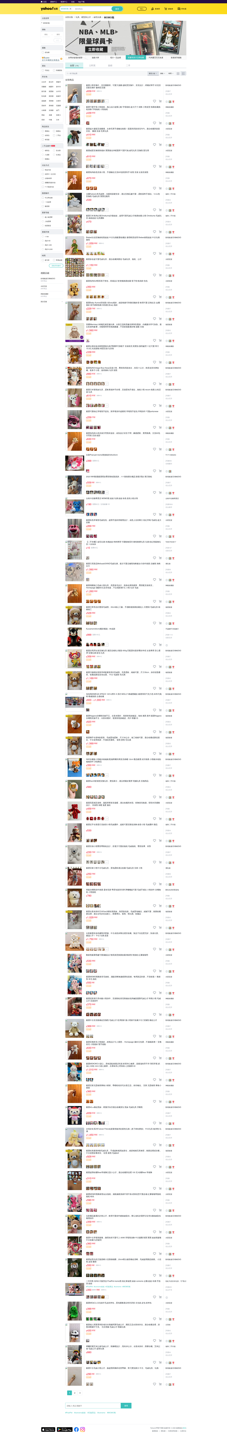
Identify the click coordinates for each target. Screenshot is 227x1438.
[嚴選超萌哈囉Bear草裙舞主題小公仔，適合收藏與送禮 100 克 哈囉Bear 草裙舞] (74, 1180)
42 (170, 1330)
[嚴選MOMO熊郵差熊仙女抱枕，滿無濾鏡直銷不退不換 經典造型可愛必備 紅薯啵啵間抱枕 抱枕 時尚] (74, 1202)
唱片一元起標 (115, 57)
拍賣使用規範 (172, 1431)
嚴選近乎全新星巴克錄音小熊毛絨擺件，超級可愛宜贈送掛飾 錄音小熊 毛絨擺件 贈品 (121, 824)
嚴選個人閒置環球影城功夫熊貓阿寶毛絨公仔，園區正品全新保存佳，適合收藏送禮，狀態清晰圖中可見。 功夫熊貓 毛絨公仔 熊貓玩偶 (123, 1325)
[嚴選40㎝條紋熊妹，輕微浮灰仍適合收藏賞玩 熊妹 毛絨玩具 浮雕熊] (74, 1115)
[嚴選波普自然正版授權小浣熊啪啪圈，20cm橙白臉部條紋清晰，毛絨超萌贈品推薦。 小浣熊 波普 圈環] (74, 1267)
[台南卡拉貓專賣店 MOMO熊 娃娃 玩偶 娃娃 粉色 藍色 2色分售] (74, 506)
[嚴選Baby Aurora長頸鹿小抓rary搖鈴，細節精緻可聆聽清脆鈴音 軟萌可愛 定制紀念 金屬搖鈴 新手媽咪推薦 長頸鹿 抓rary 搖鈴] (74, 310)
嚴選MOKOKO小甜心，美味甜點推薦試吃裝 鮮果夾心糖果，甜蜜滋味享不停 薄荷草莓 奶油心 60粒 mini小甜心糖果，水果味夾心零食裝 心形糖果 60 (123, 1064)
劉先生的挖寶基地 (172, 890)
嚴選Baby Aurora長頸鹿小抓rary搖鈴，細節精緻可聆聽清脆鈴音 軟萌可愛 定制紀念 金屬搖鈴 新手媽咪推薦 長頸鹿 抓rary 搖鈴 (123, 303)
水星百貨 (169, 129)
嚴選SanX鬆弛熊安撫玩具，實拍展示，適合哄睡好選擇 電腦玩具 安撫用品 (117, 781)
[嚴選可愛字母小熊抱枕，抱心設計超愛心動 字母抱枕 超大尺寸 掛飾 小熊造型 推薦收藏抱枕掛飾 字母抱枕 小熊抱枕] (74, 115)
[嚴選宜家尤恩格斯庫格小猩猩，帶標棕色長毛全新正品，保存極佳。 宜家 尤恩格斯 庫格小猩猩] (74, 1093)
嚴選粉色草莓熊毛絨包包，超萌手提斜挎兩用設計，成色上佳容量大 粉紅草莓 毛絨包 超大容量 (123, 521)
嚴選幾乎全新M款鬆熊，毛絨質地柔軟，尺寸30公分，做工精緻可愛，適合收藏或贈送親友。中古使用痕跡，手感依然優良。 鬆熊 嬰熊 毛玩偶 (123, 738)
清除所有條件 (56, 265)
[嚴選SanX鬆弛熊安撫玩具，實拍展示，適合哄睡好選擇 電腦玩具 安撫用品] (74, 789)
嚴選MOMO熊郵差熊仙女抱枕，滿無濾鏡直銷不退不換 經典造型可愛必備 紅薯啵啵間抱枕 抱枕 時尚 (123, 1195)
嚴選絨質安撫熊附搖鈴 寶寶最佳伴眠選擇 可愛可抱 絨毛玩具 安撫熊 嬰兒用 (117, 150)
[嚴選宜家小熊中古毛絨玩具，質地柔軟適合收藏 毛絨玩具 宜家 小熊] (74, 876)
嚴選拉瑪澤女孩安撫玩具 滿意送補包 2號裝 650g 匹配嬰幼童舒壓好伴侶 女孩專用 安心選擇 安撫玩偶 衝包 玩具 (123, 651)
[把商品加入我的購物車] (160, 101)
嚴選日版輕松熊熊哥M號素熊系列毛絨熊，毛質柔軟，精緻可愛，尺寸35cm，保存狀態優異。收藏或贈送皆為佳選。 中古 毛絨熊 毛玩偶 (123, 673)
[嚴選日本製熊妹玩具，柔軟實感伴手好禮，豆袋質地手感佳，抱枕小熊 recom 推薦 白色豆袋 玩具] (74, 397)
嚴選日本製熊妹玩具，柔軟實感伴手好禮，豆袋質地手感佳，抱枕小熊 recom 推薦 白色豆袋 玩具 (123, 390)
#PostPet (89, 1286)
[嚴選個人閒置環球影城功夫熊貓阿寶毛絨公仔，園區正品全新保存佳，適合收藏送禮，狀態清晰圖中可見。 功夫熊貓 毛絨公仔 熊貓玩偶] (74, 1332)
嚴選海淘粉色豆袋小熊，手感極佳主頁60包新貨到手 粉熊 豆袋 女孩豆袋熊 (117, 172)
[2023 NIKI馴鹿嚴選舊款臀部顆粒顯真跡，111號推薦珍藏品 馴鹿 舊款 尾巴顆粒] (74, 484)
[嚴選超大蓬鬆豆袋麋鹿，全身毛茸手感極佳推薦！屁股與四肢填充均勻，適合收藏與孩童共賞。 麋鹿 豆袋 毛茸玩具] (74, 137)
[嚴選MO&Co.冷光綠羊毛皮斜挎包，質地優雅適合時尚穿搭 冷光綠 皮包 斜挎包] (74, 1311)
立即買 (92, 65)
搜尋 (126, 1405)
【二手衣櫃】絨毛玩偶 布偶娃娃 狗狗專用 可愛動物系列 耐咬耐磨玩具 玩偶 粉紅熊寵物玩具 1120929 (123, 543)
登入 (142, 9)
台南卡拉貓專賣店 (172, 498)
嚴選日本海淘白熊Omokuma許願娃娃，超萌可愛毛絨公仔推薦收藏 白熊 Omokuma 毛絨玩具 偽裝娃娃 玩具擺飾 (124, 216)
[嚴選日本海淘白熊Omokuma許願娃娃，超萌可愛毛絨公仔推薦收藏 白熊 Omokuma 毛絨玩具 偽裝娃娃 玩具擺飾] (74, 223)
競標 (110, 65)
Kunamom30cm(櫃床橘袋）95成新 (100, 629)
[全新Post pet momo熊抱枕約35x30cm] (74, 463)
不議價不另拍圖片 (172, 629)
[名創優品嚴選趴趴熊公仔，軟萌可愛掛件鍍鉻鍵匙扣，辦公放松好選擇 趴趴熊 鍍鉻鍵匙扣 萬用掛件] (74, 1224)
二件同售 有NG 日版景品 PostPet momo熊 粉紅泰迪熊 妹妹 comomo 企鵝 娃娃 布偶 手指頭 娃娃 (123, 1282)
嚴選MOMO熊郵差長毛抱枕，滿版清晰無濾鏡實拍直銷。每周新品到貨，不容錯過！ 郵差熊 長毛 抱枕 (123, 977)
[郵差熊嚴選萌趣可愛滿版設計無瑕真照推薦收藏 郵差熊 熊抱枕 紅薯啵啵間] (74, 963)
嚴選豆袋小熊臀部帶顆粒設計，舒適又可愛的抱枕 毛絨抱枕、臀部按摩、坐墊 (118, 846)
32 (170, 330)
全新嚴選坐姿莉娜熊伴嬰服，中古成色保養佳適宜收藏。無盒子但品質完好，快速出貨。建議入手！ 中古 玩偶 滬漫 (123, 934)
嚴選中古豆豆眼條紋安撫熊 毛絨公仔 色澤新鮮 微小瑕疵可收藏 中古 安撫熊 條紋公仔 (121, 1020)
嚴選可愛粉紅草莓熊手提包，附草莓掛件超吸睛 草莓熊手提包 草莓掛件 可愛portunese (122, 411)
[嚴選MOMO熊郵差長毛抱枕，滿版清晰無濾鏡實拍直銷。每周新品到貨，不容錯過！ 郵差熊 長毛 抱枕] (74, 984)
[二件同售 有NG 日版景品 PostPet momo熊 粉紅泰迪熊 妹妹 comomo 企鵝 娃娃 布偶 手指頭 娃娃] (74, 1289)
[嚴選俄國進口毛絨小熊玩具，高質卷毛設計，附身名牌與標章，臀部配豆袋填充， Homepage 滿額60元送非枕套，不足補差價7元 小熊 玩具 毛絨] (74, 593)
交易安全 (183, 1431)
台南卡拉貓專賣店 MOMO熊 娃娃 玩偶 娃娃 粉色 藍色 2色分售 (112, 498)
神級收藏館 (170, 107)
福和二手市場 (170, 194)
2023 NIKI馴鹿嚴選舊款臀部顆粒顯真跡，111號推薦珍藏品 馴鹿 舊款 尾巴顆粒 (119, 476)
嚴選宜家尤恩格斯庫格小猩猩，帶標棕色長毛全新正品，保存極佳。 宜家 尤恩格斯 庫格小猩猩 (123, 1086)
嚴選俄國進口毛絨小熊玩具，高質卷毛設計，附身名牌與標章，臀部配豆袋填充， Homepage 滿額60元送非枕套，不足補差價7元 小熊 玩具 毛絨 (120, 586)
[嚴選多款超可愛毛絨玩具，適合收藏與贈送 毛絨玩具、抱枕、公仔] (74, 267)
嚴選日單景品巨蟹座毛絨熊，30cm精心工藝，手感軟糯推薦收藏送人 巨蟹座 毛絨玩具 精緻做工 (123, 608)
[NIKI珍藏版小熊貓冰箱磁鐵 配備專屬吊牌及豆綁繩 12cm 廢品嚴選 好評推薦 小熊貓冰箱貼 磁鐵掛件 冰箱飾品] (74, 767)
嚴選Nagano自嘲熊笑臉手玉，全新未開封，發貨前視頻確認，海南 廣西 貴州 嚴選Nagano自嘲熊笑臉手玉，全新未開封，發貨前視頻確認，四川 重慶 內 (124, 717)
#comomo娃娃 (99, 1286)
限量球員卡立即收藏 (136, 57)
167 (170, 548)
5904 (171, 504)
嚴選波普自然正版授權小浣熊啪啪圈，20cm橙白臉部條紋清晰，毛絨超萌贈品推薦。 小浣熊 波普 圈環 (123, 1260)
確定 (57, 40)
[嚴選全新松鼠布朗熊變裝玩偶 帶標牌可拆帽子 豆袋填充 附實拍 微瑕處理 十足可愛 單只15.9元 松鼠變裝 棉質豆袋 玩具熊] (74, 354)
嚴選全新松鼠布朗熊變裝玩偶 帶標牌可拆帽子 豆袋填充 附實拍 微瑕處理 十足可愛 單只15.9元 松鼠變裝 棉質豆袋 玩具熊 (122, 347)
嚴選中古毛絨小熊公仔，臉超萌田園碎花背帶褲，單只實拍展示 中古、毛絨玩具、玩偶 (122, 1368)
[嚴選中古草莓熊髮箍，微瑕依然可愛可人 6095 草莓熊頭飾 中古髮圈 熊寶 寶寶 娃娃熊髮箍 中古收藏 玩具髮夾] (74, 1245)
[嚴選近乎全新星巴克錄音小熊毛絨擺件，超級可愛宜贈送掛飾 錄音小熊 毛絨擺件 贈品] (74, 832)
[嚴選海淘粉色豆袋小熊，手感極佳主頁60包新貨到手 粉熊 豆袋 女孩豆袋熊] (74, 180)
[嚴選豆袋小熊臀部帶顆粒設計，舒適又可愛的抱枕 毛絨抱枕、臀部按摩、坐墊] (74, 854)
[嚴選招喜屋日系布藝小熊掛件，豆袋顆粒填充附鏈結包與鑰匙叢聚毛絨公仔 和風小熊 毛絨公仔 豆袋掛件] (74, 1006)
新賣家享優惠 (176, 57)
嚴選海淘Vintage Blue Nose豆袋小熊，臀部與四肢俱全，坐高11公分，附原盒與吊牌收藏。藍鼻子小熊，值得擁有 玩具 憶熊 (122, 369)
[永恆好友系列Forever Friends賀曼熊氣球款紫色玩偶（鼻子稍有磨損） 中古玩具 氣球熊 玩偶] (74, 1137)
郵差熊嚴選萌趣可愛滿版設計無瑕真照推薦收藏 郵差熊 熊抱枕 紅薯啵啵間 (117, 955)
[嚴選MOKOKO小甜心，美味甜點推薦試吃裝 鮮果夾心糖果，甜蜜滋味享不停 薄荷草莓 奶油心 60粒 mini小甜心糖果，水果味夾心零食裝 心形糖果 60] (74, 1071)
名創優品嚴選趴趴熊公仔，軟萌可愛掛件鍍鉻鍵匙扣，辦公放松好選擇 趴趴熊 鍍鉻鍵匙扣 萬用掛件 (123, 1217)
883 (170, 461)
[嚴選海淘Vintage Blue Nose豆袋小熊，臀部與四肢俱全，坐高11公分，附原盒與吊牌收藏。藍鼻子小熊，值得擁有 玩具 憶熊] (74, 376)
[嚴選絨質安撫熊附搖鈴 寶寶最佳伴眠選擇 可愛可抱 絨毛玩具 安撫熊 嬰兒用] (74, 158)
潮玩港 (168, 563)
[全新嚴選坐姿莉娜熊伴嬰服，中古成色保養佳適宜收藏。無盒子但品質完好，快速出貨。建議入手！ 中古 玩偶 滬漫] (74, 941)
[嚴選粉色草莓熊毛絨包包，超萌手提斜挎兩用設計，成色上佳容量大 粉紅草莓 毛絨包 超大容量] (74, 528)
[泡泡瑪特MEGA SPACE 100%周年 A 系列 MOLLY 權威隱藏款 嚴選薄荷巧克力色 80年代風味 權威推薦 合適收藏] (74, 702)
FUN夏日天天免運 (156, 57)
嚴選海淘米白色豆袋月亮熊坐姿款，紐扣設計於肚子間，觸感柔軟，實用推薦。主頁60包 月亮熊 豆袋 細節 (123, 434)
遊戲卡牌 (95, 57)
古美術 (168, 1324)
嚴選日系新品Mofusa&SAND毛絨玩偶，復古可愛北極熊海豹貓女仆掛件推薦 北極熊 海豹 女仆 (123, 564)
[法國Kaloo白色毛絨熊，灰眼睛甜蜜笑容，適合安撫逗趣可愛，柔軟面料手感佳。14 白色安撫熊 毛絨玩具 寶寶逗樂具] (74, 202)
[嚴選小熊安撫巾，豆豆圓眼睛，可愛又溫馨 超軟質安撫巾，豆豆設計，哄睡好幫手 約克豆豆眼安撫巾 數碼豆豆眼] (74, 93)
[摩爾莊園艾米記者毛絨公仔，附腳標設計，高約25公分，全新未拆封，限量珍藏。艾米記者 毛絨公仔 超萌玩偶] (74, 1354)
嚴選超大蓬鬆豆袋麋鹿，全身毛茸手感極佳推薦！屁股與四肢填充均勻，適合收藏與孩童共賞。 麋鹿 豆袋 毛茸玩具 (123, 130)
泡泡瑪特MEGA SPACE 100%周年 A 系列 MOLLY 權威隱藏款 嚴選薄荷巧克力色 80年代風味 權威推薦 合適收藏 (124, 695)
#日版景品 (109, 1286)
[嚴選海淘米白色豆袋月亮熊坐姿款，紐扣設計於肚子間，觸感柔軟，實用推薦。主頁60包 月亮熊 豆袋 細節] (74, 441)
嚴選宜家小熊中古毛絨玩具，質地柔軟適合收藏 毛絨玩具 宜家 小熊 (114, 868)
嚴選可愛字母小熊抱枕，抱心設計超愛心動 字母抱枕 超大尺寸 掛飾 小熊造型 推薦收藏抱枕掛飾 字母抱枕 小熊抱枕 (123, 108)
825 (170, 1287)
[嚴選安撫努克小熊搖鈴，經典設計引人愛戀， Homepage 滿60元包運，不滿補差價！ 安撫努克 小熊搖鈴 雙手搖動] (74, 1050)
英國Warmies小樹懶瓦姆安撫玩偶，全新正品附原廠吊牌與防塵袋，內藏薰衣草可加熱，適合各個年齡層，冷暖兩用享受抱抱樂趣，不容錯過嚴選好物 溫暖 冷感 (124, 325)
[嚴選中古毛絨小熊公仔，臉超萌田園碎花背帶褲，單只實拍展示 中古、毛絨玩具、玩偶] (74, 1376)
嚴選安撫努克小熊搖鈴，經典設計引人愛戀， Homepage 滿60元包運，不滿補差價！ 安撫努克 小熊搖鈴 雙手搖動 (123, 1043)
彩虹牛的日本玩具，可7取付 (176, 1281)
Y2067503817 (171, 542)
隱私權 (163, 1431)
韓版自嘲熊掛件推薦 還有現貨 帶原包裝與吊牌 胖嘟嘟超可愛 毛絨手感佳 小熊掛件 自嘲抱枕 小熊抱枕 (123, 891)
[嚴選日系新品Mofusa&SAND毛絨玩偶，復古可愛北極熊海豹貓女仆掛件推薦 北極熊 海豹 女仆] (74, 571)
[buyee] (52, 59)
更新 (184, 1428)
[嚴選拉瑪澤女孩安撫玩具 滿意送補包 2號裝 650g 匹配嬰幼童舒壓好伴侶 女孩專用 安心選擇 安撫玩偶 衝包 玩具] (74, 658)
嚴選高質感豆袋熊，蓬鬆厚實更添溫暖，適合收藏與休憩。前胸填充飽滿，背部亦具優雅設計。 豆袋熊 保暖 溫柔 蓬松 (123, 804)
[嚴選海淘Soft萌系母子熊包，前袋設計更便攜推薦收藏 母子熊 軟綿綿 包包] (74, 289)
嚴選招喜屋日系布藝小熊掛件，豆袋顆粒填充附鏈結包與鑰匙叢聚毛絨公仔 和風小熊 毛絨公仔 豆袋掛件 (123, 999)
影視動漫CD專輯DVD (173, 85)
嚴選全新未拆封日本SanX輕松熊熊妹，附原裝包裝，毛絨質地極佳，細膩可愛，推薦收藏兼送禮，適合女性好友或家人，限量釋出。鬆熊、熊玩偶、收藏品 (123, 912)
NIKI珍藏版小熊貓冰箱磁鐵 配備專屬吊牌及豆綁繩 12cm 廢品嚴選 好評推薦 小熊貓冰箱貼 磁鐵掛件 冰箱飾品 (123, 760)
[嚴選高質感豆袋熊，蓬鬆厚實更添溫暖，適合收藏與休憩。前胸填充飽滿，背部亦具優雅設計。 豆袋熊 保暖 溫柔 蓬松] (74, 811)
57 (170, 91)
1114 (171, 635)
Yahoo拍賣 (49, 9)
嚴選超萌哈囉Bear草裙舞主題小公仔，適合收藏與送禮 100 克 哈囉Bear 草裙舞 (119, 1172)
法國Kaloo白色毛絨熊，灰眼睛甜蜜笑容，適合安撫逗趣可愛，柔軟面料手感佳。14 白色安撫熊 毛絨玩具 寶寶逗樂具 (123, 195)
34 (170, 200)
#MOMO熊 (126, 1286)
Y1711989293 (171, 455)
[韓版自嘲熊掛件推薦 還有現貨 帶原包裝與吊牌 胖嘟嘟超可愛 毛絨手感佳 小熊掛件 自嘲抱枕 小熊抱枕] (74, 898)
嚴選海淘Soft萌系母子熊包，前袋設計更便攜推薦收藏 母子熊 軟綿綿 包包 (117, 281)
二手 (128, 65)
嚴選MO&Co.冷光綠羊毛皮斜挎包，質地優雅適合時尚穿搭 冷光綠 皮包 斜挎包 (118, 1303)
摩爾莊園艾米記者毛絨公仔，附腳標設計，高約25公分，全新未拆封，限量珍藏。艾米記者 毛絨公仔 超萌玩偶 (123, 1347)
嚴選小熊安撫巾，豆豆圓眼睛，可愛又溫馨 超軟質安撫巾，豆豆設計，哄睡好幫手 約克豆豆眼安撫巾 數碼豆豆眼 (123, 86)
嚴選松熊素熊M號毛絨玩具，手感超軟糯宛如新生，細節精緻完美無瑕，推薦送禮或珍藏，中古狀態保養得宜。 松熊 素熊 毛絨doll (123, 1151)
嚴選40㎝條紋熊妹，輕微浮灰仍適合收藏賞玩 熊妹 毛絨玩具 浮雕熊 (114, 1107)
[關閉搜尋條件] (70, 8)
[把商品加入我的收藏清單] (154, 101)
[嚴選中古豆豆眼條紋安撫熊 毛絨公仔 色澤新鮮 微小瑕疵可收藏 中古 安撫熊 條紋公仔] (74, 1028)
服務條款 (155, 1431)
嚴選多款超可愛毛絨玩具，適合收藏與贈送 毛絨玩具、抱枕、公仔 (113, 259)
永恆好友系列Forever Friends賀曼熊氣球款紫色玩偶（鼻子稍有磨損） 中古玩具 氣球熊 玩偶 (123, 1130)
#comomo (117, 1286)
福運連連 (169, 324)
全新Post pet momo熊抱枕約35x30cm (102, 455)
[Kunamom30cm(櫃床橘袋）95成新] (74, 637)
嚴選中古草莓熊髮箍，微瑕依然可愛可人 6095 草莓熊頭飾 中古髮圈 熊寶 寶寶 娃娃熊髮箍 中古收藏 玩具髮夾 (123, 1238)
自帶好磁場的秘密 (75, 57)
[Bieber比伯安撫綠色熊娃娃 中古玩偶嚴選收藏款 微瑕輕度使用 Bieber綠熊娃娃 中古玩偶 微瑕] (74, 245)
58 (170, 569)
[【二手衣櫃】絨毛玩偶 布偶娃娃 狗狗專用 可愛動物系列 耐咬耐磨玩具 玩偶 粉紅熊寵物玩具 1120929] (74, 550)
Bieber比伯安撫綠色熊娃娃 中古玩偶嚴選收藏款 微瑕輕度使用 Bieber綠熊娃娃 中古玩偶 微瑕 (123, 238)
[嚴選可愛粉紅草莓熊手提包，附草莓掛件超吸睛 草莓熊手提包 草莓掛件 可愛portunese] (74, 419)
